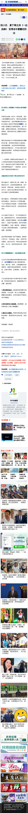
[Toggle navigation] (2, 2)
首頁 (3, 5)
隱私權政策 (19, 809)
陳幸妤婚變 (16, 5)
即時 (8, 5)
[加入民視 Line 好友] (14, 542)
